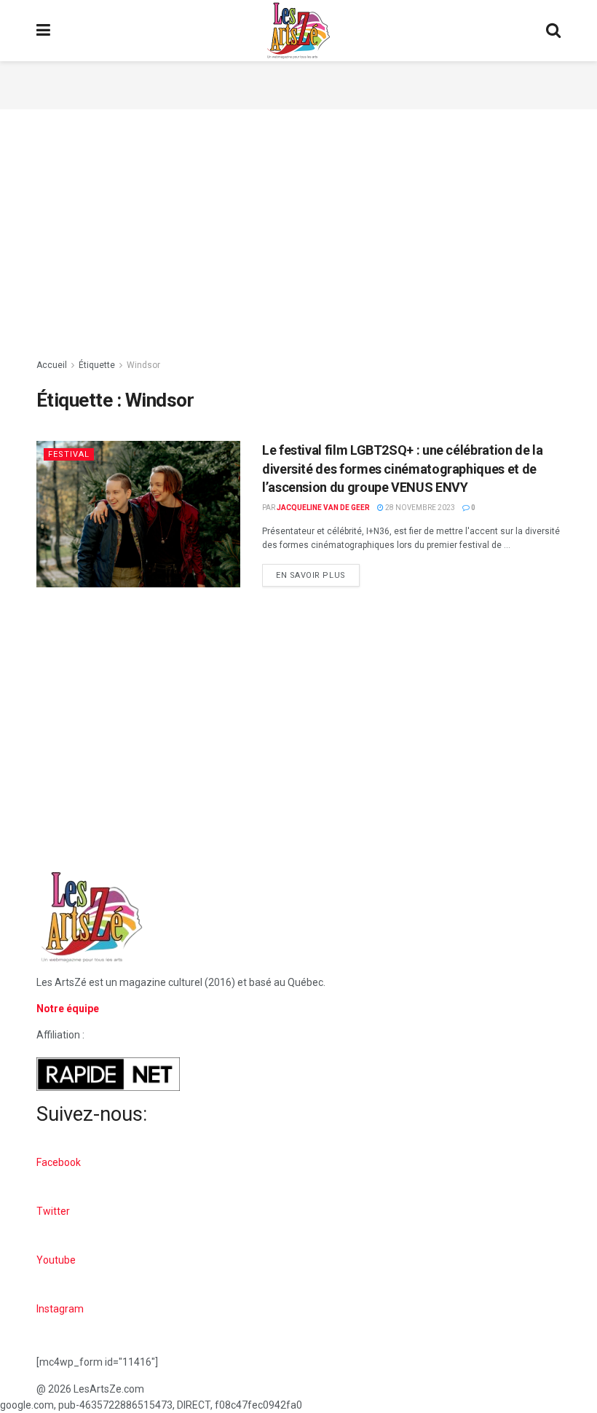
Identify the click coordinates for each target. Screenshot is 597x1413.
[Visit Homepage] (298, 30)
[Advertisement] (298, 83)
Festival (69, 454)
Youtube (56, 1260)
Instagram (60, 1309)
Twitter (53, 1211)
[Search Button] (553, 30)
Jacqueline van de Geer (323, 508)
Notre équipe (67, 1008)
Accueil (51, 365)
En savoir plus (318, 572)
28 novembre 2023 (419, 508)
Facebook (58, 1162)
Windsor (143, 365)
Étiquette (97, 365)
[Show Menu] (43, 30)
